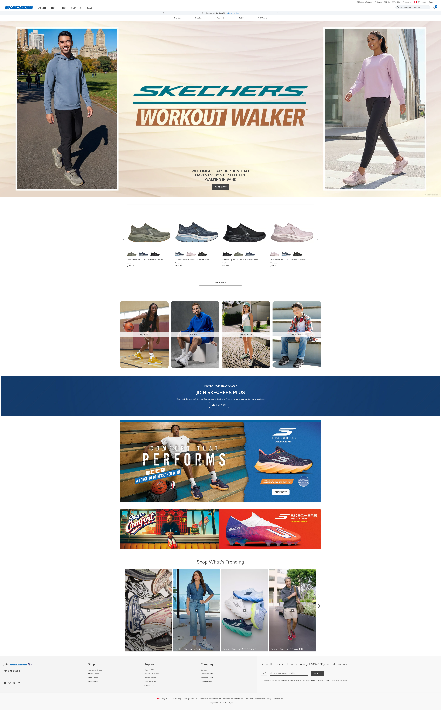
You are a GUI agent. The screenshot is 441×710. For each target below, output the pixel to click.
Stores (379, 2)
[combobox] (413, 7)
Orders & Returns (365, 2)
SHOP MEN (195, 335)
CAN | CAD (421, 2)
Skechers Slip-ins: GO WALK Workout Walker (145, 260)
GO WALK (262, 18)
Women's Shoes (95, 670)
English (431, 2)
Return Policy (150, 677)
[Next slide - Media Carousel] (318, 606)
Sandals (198, 18)
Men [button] (53, 8)
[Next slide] (278, 13)
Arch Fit (220, 18)
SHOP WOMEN (144, 335)
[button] (407, 2)
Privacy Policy (330, 680)
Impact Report (207, 677)
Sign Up (317, 673)
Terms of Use (342, 680)
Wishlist (397, 2)
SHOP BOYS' (296, 335)
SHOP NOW (220, 283)
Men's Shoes (93, 674)
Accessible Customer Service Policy (258, 699)
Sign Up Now (219, 405)
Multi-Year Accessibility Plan (233, 699)
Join (6, 664)
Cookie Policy (176, 699)
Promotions (93, 681)
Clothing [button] (76, 8)
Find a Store (11, 670)
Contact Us (149, 685)
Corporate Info (207, 674)
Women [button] (42, 8)
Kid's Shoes (93, 677)
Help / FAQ (149, 670)
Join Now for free (233, 13)
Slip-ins (177, 18)
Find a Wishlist (150, 681)
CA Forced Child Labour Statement (208, 699)
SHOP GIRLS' (246, 335)
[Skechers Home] (19, 7)
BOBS (241, 18)
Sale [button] (89, 8)
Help (388, 2)
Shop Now (220, 187)
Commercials (206, 681)
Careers (204, 670)
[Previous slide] (163, 13)
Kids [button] (63, 8)
